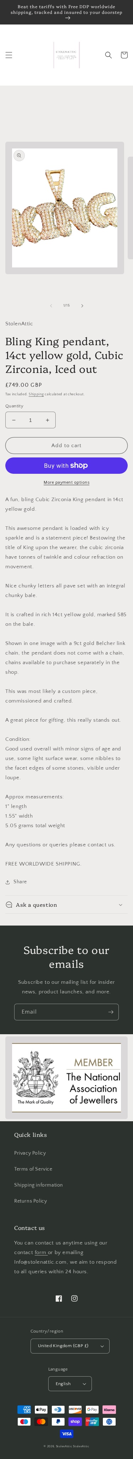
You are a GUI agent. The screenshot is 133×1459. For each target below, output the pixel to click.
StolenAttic (64, 1446)
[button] (9, 55)
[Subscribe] (110, 1012)
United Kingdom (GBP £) (63, 1345)
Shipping (36, 394)
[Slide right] (82, 306)
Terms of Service (33, 1169)
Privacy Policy (30, 1153)
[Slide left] (51, 306)
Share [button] (20, 882)
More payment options (66, 482)
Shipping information (38, 1185)
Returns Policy (30, 1201)
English (63, 1383)
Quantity (14, 405)
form (41, 1252)
